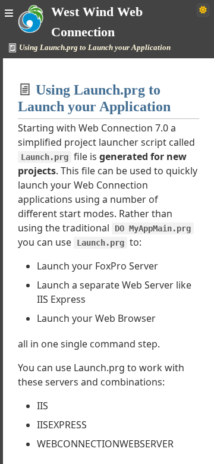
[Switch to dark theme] (203, 10)
